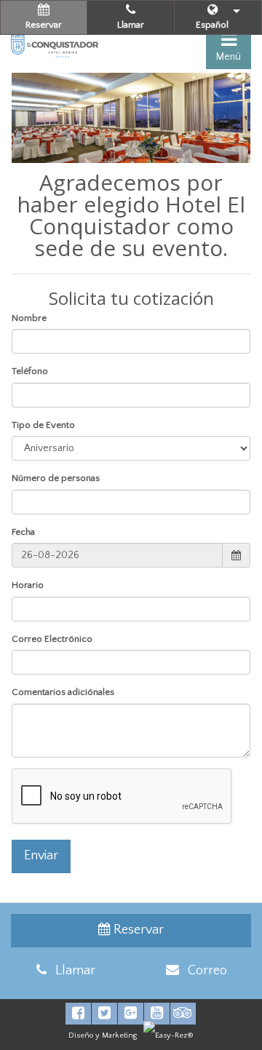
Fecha (23, 532)
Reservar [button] (43, 25)
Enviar (41, 855)
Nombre (29, 318)
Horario (28, 585)
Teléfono (30, 371)
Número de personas (56, 478)
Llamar (130, 25)
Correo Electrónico (52, 639)
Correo (203, 970)
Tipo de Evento (43, 425)
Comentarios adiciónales (63, 692)
